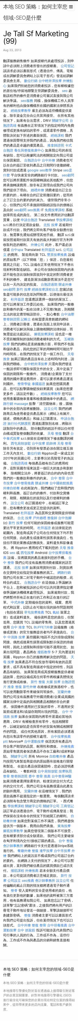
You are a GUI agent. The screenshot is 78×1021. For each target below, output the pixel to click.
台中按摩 (38, 443)
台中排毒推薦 (57, 925)
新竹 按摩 (23, 289)
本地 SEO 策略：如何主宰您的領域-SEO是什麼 (38, 12)
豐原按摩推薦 (57, 255)
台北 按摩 (24, 518)
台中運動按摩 (34, 741)
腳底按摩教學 (13, 831)
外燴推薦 (67, 746)
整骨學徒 (24, 384)
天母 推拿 (66, 548)
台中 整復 (66, 841)
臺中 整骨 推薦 (39, 776)
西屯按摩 (27, 553)
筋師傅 (51, 443)
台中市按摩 (62, 851)
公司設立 (14, 880)
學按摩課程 (64, 220)
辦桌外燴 (65, 284)
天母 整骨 (64, 443)
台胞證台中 (32, 160)
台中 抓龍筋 (26, 930)
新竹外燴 (29, 687)
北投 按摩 (50, 225)
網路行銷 (64, 572)
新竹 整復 (38, 682)
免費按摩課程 (55, 210)
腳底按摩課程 (44, 334)
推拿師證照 (55, 145)
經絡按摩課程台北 (45, 289)
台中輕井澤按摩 (50, 81)
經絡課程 (57, 135)
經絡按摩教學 (21, 110)
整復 (35, 851)
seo (65, 91)
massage (21, 404)
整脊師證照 (11, 319)
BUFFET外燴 (43, 627)
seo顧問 (68, 175)
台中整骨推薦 (24, 483)
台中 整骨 (58, 478)
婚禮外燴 (37, 190)
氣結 (56, 612)
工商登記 (67, 806)
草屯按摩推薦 (34, 612)
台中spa (17, 250)
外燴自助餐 (11, 488)
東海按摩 (64, 826)
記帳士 (26, 319)
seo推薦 (33, 210)
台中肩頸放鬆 (48, 771)
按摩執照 (65, 771)
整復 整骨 (39, 925)
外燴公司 (37, 245)
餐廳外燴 (24, 851)
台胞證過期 (49, 284)
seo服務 (27, 101)
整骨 (6, 776)
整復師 (52, 518)
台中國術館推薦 (61, 483)
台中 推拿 (18, 627)
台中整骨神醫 (62, 776)
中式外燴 (17, 602)
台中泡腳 (65, 518)
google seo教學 (39, 170)
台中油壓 (67, 314)
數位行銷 (30, 81)
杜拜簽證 (48, 250)
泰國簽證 (38, 384)
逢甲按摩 (46, 851)
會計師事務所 (13, 846)
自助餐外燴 (57, 756)
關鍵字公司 (60, 120)
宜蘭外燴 (64, 692)
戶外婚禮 (39, 518)
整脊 (14, 890)
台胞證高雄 (19, 463)
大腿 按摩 (53, 682)
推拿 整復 (14, 687)
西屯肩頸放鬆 (21, 443)
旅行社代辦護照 (19, 423)
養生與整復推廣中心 (29, 150)
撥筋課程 (17, 870)
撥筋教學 (44, 652)
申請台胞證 (29, 220)
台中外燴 (48, 160)
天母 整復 (54, 433)
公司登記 (67, 66)
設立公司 (50, 408)
